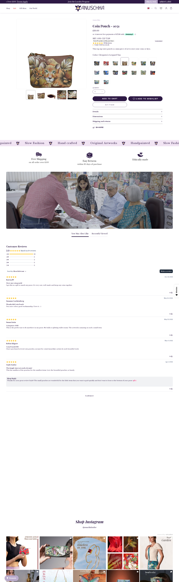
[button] (23, 8)
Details (96, 112)
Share (99, 127)
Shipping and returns (101, 121)
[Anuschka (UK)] (89, 8)
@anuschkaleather (89, 527)
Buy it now (109, 105)
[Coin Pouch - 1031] (30, 94)
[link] (22, 552)
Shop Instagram (89, 521)
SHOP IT (22, 553)
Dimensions (98, 116)
